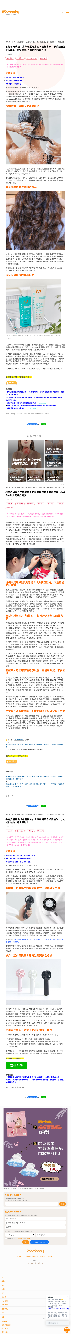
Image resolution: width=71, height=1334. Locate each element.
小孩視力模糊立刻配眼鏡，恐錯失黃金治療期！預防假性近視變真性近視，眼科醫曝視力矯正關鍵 (35, 778)
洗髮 (20, 58)
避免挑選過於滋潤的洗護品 (14, 80)
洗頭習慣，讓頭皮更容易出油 (15, 77)
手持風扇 (30, 831)
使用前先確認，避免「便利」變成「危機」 (19, 862)
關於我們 (20, 1256)
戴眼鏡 (40, 504)
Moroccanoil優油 (31, 58)
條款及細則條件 (19, 1238)
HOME (8, 42)
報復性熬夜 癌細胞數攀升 (15, 408)
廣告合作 (43, 1256)
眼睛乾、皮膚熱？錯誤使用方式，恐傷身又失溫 (20, 855)
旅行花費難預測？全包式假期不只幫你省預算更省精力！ (54, 478)
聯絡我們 (51, 1256)
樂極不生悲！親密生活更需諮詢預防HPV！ (21, 403)
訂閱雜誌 (35, 1256)
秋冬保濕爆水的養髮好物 (13, 84)
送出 (62, 1204)
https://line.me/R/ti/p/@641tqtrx (57, 1308)
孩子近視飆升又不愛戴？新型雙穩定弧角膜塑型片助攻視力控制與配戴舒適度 (35, 746)
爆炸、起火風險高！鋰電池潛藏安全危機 (18, 858)
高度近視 (20, 504)
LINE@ (43, 424)
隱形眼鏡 (50, 504)
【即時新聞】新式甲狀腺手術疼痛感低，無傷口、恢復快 (26, 461)
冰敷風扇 (10, 831)
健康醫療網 (19, 740)
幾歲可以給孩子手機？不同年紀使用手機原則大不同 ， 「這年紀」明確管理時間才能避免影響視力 (35, 785)
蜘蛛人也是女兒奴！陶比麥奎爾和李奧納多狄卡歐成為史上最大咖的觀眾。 (32, 406)
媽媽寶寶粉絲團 (32, 424)
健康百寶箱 (20, 42)
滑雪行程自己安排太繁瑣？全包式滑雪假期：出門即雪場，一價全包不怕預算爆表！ (54, 464)
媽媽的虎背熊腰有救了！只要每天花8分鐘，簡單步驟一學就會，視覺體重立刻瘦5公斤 (53, 450)
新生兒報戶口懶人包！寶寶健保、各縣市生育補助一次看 (17, 478)
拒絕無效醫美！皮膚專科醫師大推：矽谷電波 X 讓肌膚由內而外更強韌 (35, 478)
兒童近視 (10, 504)
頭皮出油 (10, 58)
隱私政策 (27, 1238)
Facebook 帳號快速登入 (40, 1242)
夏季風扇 (20, 831)
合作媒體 (60, 504)
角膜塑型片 (30, 504)
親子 (13, 42)
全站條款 (28, 1256)
